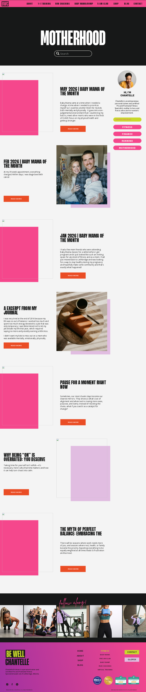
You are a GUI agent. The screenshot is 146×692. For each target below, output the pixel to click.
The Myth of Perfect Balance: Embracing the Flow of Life (81, 533)
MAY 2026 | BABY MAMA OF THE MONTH (82, 91)
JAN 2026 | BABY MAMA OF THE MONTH (82, 237)
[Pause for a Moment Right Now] (27, 395)
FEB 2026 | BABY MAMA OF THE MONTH (25, 163)
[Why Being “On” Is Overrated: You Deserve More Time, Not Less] (81, 468)
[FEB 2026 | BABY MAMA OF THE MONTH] (81, 174)
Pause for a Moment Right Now (83, 384)
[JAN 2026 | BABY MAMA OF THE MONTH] (27, 249)
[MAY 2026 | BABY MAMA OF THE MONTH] (27, 102)
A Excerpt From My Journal (20, 310)
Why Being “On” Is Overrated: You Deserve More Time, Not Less (24, 459)
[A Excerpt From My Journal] (81, 321)
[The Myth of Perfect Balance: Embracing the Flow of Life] (27, 542)
